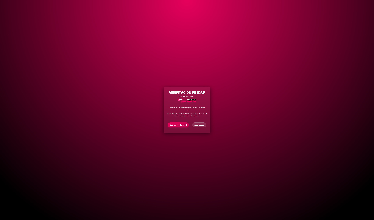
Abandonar (199, 125)
